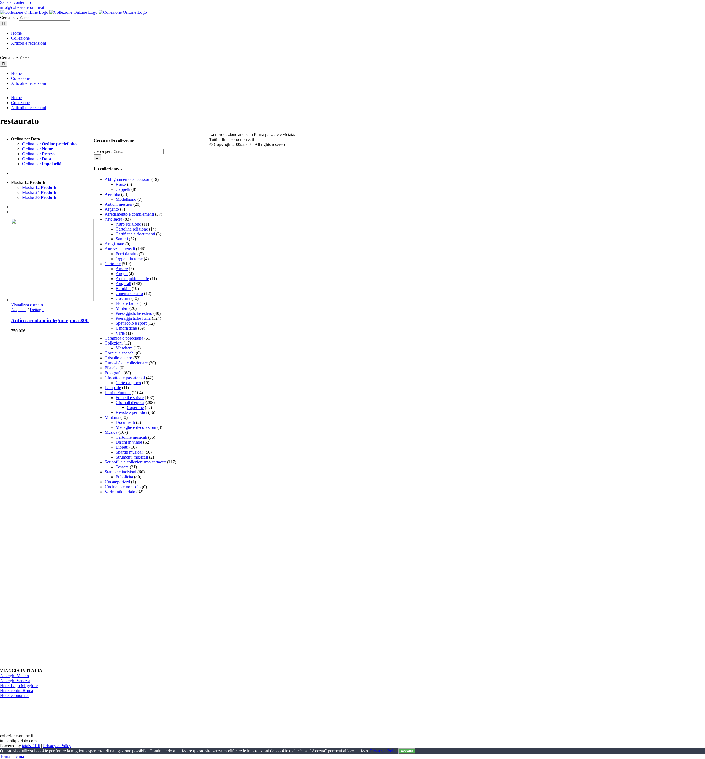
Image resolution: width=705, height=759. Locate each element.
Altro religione (128, 224)
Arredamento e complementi (129, 214)
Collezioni (114, 343)
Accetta (407, 751)
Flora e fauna (127, 303)
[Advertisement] (135, 581)
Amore (122, 268)
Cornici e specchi (120, 353)
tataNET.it (31, 745)
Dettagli (37, 309)
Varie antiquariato (120, 491)
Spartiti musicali (129, 452)
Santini (122, 239)
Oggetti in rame (129, 258)
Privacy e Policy (57, 745)
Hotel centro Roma (16, 690)
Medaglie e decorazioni (136, 427)
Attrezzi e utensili (120, 248)
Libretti (122, 447)
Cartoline (113, 263)
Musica (111, 432)
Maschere (124, 348)
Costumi (123, 298)
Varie (120, 333)
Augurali (123, 283)
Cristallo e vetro (118, 358)
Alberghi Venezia (15, 680)
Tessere (122, 467)
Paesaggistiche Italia (133, 318)
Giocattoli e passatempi (125, 377)
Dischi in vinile (129, 442)
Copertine (135, 407)
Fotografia (114, 372)
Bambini (123, 288)
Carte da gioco (128, 382)
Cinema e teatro (129, 293)
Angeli (122, 273)
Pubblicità (124, 477)
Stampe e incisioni (120, 472)
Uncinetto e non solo (123, 486)
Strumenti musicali (132, 457)
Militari (122, 308)
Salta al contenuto (15, 2)
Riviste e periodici (131, 412)
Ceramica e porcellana (124, 338)
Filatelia (111, 367)
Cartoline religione (132, 229)
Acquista (18, 309)
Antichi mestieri (118, 204)
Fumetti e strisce (130, 397)
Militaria (112, 417)
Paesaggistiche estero (134, 313)
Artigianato (114, 244)
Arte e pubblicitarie (132, 278)
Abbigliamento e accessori (127, 179)
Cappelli (123, 189)
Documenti (125, 422)
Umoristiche (126, 328)
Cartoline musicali (131, 437)
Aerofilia (112, 194)
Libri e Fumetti (118, 392)
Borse (121, 184)
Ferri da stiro (127, 253)
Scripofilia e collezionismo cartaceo (135, 462)
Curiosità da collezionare (126, 362)
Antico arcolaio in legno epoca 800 (50, 320)
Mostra (39, 187)
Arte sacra (113, 219)
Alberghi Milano (14, 675)
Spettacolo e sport (131, 323)
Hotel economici (14, 695)
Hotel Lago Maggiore (19, 685)
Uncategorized (117, 481)
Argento (112, 209)
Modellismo (126, 199)
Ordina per (49, 144)
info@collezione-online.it (22, 7)
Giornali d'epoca (130, 402)
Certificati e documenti (135, 234)
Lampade (113, 387)
